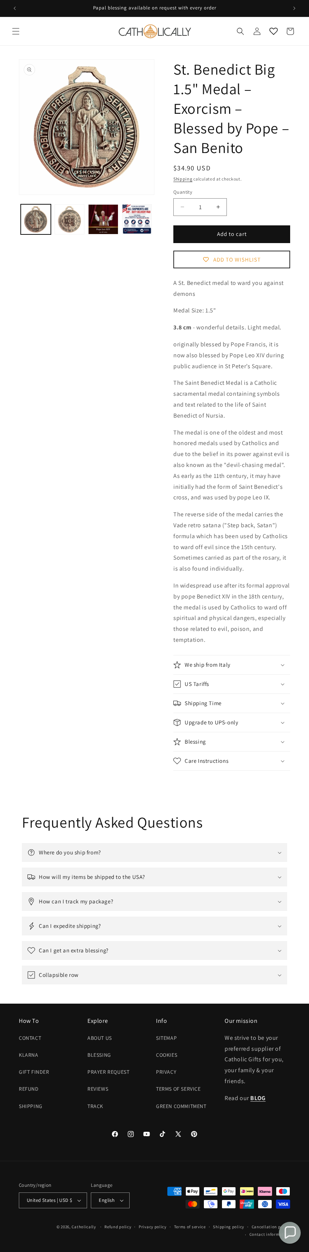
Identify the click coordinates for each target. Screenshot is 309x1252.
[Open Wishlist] (273, 31)
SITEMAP (166, 1038)
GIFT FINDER (34, 1071)
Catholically (84, 1226)
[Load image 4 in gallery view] (137, 219)
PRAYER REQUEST (108, 1071)
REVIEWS (97, 1088)
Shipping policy (228, 1226)
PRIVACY (166, 1071)
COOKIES (166, 1054)
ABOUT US (99, 1038)
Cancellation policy (271, 1226)
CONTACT (30, 1038)
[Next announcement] (294, 8)
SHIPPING (31, 1106)
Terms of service (190, 1226)
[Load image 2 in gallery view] (70, 219)
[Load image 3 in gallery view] (103, 219)
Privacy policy (153, 1226)
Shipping (183, 179)
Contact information (269, 1234)
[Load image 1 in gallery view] (36, 219)
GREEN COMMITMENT (181, 1106)
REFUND (29, 1088)
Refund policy (117, 1226)
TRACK (95, 1106)
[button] (16, 31)
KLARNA (28, 1054)
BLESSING (99, 1054)
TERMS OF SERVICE (178, 1088)
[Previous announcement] (14, 8)
